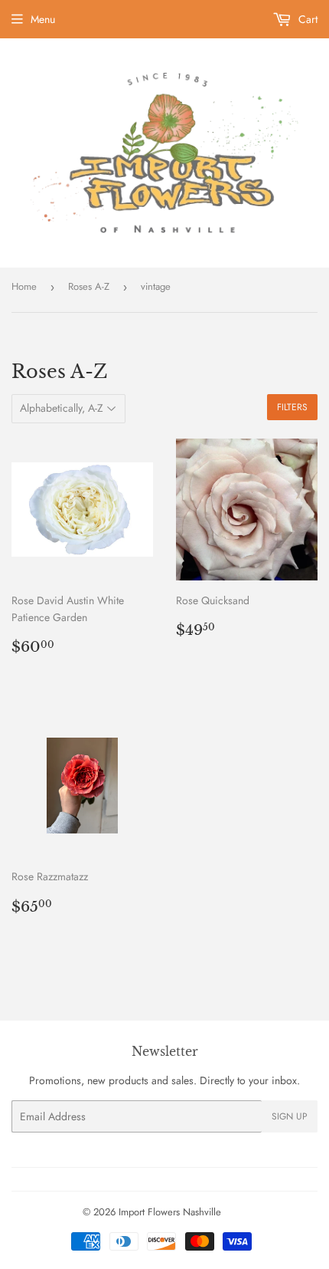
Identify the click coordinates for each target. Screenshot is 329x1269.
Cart (306, 19)
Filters (292, 407)
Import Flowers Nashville (170, 1212)
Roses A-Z (88, 286)
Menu (43, 19)
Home (24, 286)
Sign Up (290, 1116)
